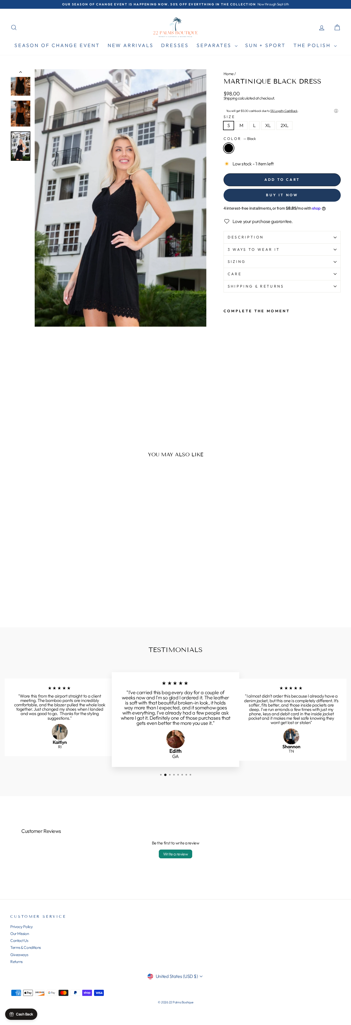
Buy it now (282, 195)
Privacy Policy (21, 926)
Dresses (175, 45)
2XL (285, 125)
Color (240, 138)
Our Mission (19, 933)
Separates (215, 45)
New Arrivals (131, 45)
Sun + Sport (265, 45)
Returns (16, 961)
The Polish (313, 45)
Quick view (49, 582)
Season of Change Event (57, 45)
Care (235, 274)
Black (229, 148)
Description (246, 237)
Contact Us (19, 940)
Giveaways (19, 954)
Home (229, 73)
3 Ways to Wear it (254, 249)
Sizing (237, 261)
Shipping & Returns (256, 286)
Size (229, 117)
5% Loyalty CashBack (283, 111)
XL (268, 125)
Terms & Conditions (25, 947)
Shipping (230, 98)
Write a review (175, 854)
